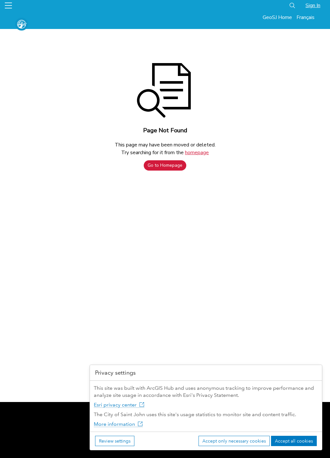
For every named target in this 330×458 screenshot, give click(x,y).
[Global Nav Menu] (8, 5)
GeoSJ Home (277, 17)
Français (305, 17)
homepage (197, 152)
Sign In (313, 5)
